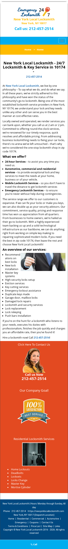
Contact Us (47, 522)
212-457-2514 (41, 28)
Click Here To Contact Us (34, 344)
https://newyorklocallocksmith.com (46, 511)
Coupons (34, 522)
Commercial (38, 518)
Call (35, 544)
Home (28, 49)
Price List (35, 526)
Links (57, 526)
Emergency (21, 522)
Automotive (53, 518)
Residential (23, 518)
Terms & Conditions (18, 526)
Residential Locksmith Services (34, 439)
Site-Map (47, 526)
